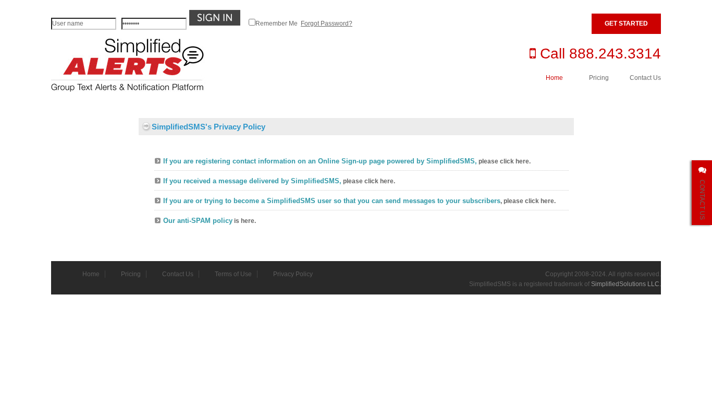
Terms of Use (233, 274)
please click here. (504, 161)
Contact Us (645, 77)
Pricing (599, 77)
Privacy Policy (293, 274)
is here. (245, 221)
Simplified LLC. (626, 284)
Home (554, 77)
